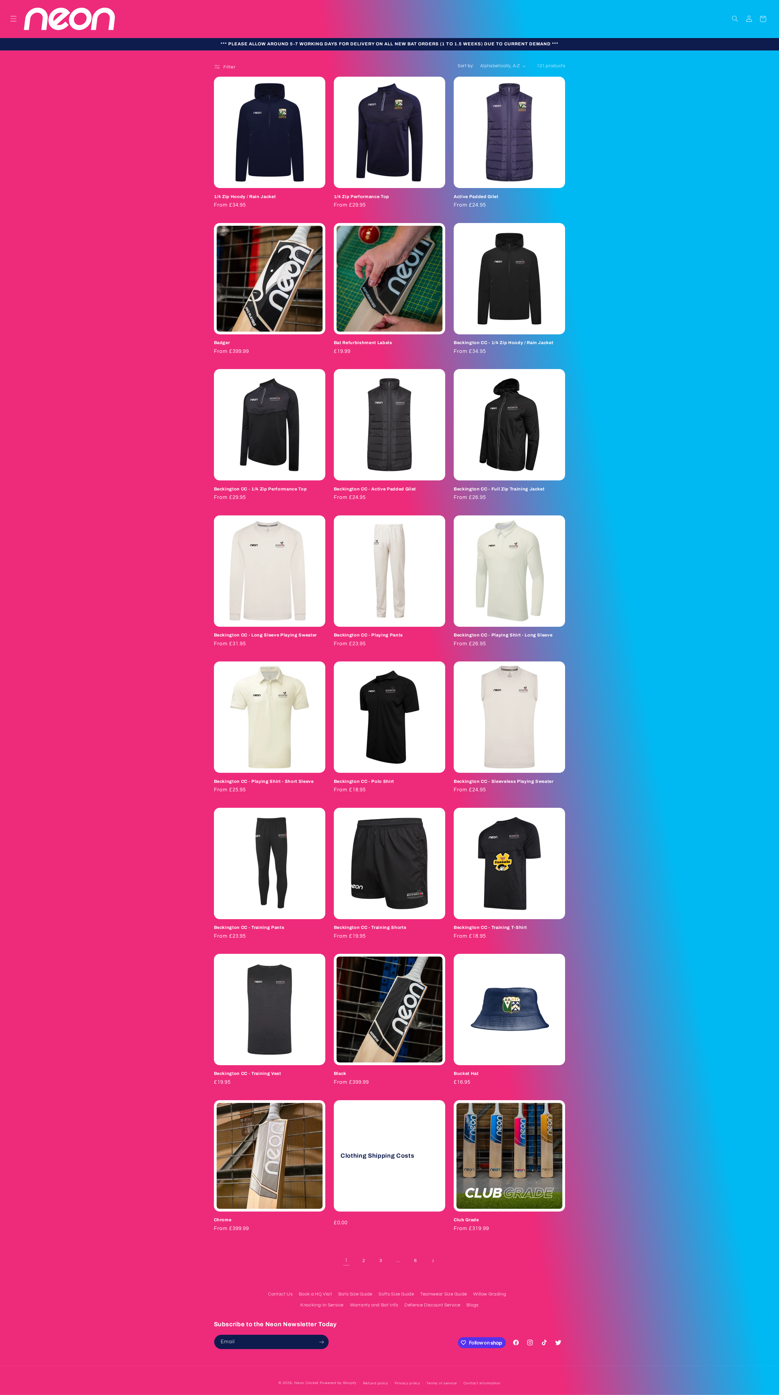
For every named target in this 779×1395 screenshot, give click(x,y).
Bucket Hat (466, 1073)
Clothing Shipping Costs (377, 1156)
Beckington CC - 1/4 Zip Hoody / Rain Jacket (503, 342)
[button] (13, 19)
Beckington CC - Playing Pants (368, 635)
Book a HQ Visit (315, 1294)
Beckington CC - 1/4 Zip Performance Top (260, 489)
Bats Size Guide (355, 1294)
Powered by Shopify (338, 1383)
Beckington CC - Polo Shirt (364, 781)
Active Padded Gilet (476, 196)
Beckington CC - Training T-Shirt (490, 927)
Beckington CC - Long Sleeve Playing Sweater (265, 635)
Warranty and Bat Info (374, 1305)
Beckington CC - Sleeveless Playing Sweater (504, 781)
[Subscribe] (321, 1341)
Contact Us (280, 1294)
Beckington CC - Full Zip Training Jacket (499, 489)
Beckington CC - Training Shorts (370, 927)
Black (340, 1073)
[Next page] (433, 1261)
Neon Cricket (306, 1383)
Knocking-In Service (322, 1305)
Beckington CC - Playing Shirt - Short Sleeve (264, 781)
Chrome (223, 1219)
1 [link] (346, 1260)
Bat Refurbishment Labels (363, 342)
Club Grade (466, 1219)
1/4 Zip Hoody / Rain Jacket (245, 196)
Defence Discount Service (432, 1305)
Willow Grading (489, 1294)
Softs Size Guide (396, 1294)
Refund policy (376, 1383)
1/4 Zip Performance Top (361, 196)
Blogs (472, 1305)
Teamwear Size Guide (443, 1294)
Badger (222, 342)
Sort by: (465, 66)
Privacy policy (407, 1383)
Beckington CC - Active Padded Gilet (375, 489)
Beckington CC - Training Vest (247, 1073)
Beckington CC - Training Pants (249, 927)
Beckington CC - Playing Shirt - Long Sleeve (503, 635)
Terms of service (441, 1383)
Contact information (482, 1383)
